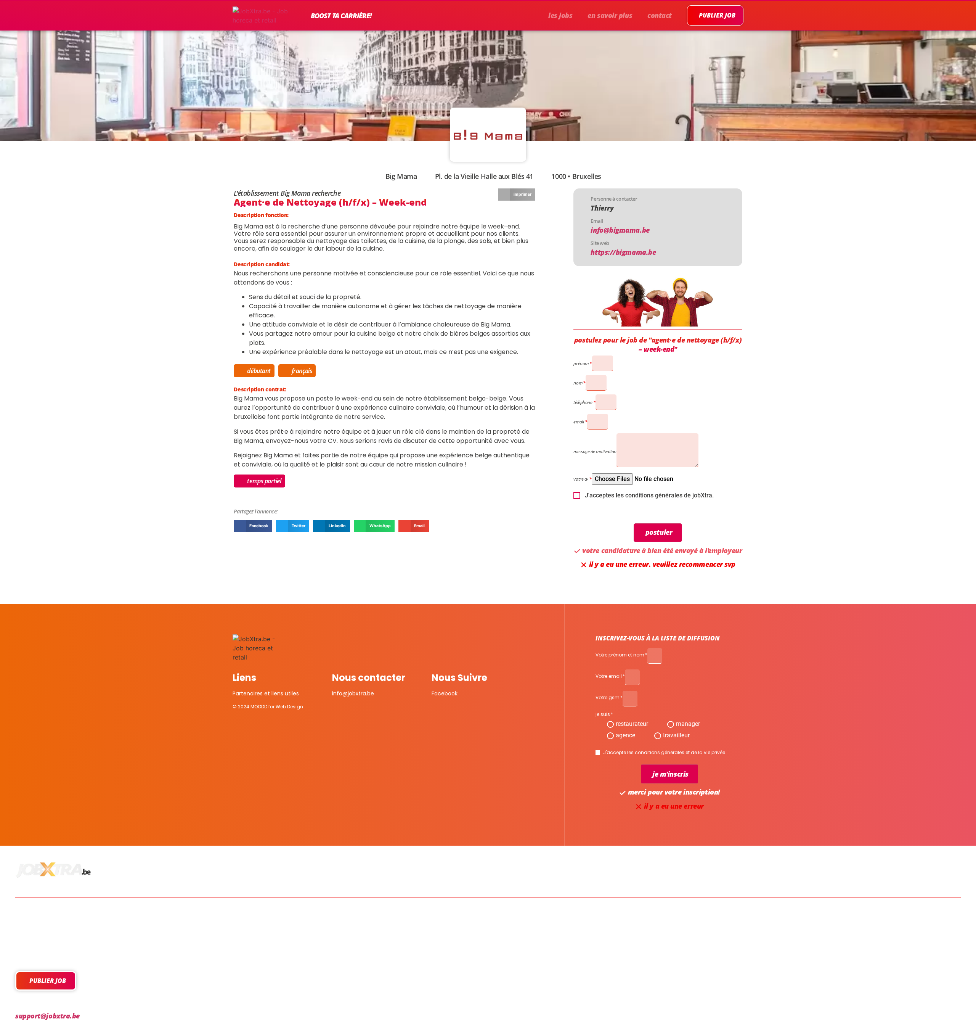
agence (625, 735)
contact (659, 15)
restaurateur (632, 723)
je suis (603, 714)
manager (688, 723)
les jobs (560, 15)
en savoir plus (610, 15)
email (578, 421)
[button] (516, 194)
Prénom (580, 363)
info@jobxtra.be (353, 693)
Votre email (609, 676)
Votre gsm (608, 698)
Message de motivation (594, 451)
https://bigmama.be (623, 252)
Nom (577, 383)
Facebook (445, 693)
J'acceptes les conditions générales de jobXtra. (649, 495)
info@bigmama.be (620, 230)
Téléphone (582, 402)
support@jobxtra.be (47, 1015)
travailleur (676, 735)
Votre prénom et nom (620, 655)
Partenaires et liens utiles (266, 693)
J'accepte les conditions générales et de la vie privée (664, 752)
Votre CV (580, 479)
